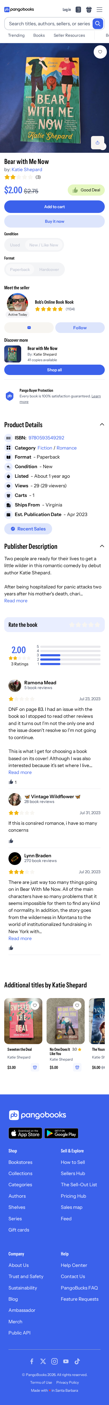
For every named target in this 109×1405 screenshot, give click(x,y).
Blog (13, 1299)
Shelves (16, 1207)
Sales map (72, 1207)
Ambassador (21, 1310)
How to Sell (73, 1162)
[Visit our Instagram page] (54, 1361)
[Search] (98, 23)
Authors (17, 1196)
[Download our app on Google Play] (61, 1133)
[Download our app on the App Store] (25, 1133)
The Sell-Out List (79, 1184)
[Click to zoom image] (54, 98)
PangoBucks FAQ (79, 1288)
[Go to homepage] (19, 9)
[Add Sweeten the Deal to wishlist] (35, 1005)
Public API (19, 1333)
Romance (67, 448)
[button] (54, 425)
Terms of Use (41, 1382)
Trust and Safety (25, 1276)
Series (15, 1218)
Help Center (74, 1265)
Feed (66, 1218)
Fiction (45, 448)
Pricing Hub (73, 1196)
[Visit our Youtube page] (66, 1361)
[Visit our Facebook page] (32, 1361)
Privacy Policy (67, 1382)
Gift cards (18, 1230)
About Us (18, 1265)
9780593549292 (46, 437)
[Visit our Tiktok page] (77, 1361)
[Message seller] (29, 327)
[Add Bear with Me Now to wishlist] (100, 52)
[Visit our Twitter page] (43, 1361)
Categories (20, 1184)
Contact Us (73, 1276)
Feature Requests (79, 1299)
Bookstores (20, 1162)
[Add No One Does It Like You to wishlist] (77, 1005)
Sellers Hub (73, 1173)
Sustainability (22, 1288)
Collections (20, 1173)
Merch (15, 1321)
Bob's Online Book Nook (54, 302)
